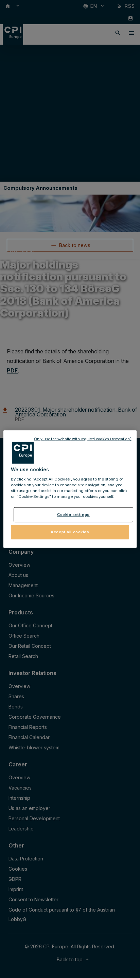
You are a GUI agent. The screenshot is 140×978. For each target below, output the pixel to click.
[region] (69, 489)
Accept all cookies (70, 531)
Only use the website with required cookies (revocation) (83, 439)
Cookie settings (73, 514)
